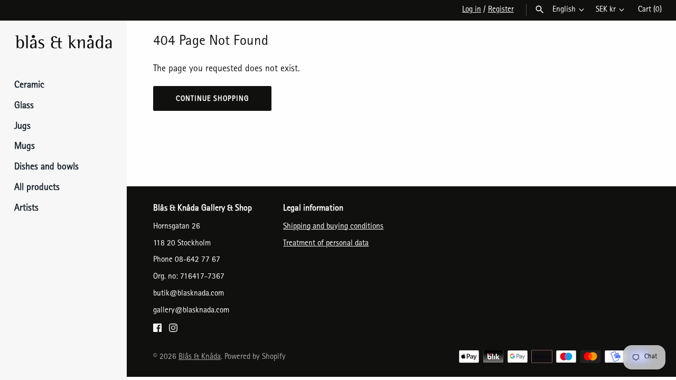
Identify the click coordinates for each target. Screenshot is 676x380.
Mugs (24, 147)
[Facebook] (157, 331)
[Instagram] (173, 331)
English (564, 10)
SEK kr (606, 10)
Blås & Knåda (200, 357)
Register (501, 10)
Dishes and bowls (46, 168)
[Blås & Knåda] (63, 43)
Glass (24, 106)
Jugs (22, 127)
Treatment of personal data (326, 244)
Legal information (313, 209)
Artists (26, 209)
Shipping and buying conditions (333, 227)
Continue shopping (212, 99)
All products (37, 188)
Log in (471, 10)
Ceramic (29, 86)
